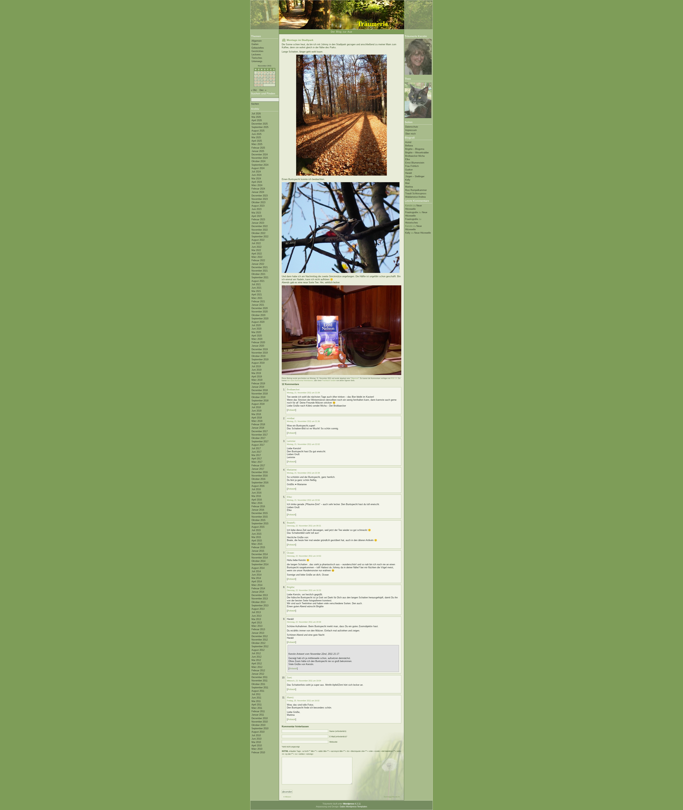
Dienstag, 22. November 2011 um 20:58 (304, 622)
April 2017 (257, 458)
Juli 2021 (256, 284)
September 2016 (260, 482)
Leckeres (256, 54)
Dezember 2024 (260, 154)
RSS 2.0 (394, 378)
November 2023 (260, 199)
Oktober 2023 (258, 202)
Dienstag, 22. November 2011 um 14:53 (304, 556)
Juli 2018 (256, 407)
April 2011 (257, 704)
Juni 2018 (256, 410)
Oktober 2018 (258, 397)
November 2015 (260, 516)
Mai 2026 (256, 117)
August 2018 (258, 404)
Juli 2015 (256, 530)
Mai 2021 (256, 291)
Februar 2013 (258, 629)
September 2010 (260, 728)
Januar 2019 (258, 387)
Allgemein (257, 40)
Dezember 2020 (260, 308)
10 (265, 76)
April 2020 (257, 335)
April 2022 (257, 253)
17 (265, 79)
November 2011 (260, 680)
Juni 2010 (256, 738)
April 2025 (257, 140)
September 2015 (260, 523)
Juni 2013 (256, 615)
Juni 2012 (256, 656)
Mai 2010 (256, 742)
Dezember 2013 (260, 595)
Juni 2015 (256, 533)
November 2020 (260, 311)
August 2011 (258, 691)
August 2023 (258, 205)
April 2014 (257, 581)
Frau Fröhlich (412, 166)
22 (259, 82)
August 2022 (258, 240)
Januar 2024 (258, 192)
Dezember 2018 (260, 390)
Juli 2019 (256, 366)
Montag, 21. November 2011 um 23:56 (303, 500)
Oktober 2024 (258, 161)
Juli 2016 (256, 489)
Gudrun (409, 169)
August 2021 (258, 281)
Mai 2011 (256, 701)
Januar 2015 (258, 551)
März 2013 (257, 626)
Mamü (290, 697)
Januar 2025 (258, 151)
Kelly (407, 179)
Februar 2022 (258, 260)
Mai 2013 (256, 619)
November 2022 (260, 229)
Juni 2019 (256, 369)
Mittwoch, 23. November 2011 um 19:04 (304, 681)
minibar (290, 418)
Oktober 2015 (258, 520)
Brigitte (290, 587)
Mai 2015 (256, 537)
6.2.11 (352, 804)
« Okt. (254, 90)
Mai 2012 (256, 660)
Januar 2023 (258, 222)
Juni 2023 (256, 209)
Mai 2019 (256, 373)
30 (262, 85)
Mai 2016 (256, 496)
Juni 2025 (256, 134)
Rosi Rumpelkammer (416, 190)
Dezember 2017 (260, 431)
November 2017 (260, 434)
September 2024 (260, 164)
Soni (289, 677)
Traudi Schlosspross (415, 193)
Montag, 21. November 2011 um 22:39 (303, 473)
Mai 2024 (256, 178)
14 (256, 79)
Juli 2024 (256, 171)
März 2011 (257, 708)
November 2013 (260, 598)
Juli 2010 (256, 735)
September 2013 (260, 605)
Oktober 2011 (258, 684)
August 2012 (258, 650)
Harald (408, 173)
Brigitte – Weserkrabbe (417, 152)
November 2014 (260, 557)
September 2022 (260, 236)
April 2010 (257, 745)
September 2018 (260, 400)
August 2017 (258, 445)
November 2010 (260, 721)
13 (274, 76)
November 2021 (260, 270)
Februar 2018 (258, 424)
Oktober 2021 (258, 274)
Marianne (291, 469)
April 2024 (257, 182)
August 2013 (258, 609)
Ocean (290, 553)
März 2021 (257, 298)
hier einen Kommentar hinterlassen (300, 380)
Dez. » (263, 90)
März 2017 (257, 462)
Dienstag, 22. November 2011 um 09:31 (304, 526)
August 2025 (258, 130)
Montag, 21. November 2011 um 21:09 (303, 393)
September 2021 (260, 277)
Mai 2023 (256, 212)
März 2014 (257, 585)
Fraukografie (411, 212)
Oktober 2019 (258, 356)
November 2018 (260, 393)
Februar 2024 (258, 188)
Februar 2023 (258, 219)
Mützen (288, 797)
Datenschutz (411, 126)
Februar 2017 (258, 465)
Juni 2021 (256, 287)
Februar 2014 (258, 588)
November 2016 (260, 475)
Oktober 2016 (258, 479)
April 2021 (257, 294)
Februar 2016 (258, 506)
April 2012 (257, 663)
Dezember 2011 (260, 677)
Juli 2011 (256, 694)
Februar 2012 (258, 670)
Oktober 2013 (258, 602)
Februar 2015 (258, 547)
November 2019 (260, 352)
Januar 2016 (258, 509)
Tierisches (257, 58)
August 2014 (258, 568)
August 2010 (258, 731)
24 (265, 82)
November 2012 (260, 639)
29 (259, 85)
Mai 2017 (256, 455)
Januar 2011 (258, 714)
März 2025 (257, 144)
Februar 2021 (258, 301)
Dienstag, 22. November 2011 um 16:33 (304, 590)
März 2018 (257, 421)
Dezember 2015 (260, 513)
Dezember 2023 (260, 195)
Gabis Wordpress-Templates (353, 807)
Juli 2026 (256, 113)
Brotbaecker (293, 389)
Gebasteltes (258, 47)
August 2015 (258, 527)
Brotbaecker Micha (415, 156)
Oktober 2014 (258, 561)
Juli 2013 (256, 612)
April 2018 (257, 417)
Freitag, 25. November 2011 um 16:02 (303, 701)
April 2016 (257, 499)
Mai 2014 (256, 578)
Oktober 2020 (258, 315)
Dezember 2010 (260, 718)
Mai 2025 (256, 137)
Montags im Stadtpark (300, 40)
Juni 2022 (256, 247)
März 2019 (257, 380)
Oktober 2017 (258, 438)
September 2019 (260, 359)
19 (271, 79)
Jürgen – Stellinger (414, 176)
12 (271, 76)
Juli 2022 (256, 243)
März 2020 (257, 339)
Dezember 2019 (260, 349)
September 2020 (260, 318)
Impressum (411, 130)
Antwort (291, 410)
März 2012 (257, 667)
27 (274, 82)
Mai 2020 (256, 332)
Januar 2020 (258, 345)
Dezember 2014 (260, 554)
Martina (409, 186)
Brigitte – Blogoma (414, 149)
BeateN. (291, 522)
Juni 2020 (256, 328)
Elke (407, 159)
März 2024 (257, 185)
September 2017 (260, 441)
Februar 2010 (258, 752)
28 (256, 85)
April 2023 (257, 216)
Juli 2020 (256, 325)
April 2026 (257, 120)
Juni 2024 (256, 175)
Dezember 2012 (260, 636)
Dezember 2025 (260, 123)
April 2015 (257, 540)
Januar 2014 (258, 591)
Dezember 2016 (260, 472)
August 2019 (258, 363)
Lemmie (291, 441)
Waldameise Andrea (415, 197)
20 (274, 79)
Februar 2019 (258, 383)
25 (268, 82)
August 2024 (258, 168)
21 (256, 82)
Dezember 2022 (260, 226)
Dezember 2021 (260, 267)
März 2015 (257, 544)
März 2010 (257, 749)
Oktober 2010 (258, 725)
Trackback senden (329, 380)
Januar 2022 (258, 264)
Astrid (408, 142)
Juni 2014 (256, 574)
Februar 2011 (258, 711)
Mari (407, 183)
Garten (255, 44)
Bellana (409, 145)
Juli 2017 (256, 448)
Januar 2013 (258, 633)
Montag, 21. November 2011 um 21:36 (303, 421)
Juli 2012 (256, 653)
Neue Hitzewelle (422, 232)
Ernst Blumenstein (414, 162)
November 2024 (260, 158)
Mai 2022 (256, 250)
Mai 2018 (256, 414)
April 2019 (257, 376)
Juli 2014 (256, 571)
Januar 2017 (258, 469)
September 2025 (260, 127)
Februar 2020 (258, 342)
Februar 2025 (258, 147)
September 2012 (260, 646)
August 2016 (258, 486)
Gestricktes (257, 51)
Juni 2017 (256, 451)
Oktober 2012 (258, 643)
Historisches (411, 222)
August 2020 (258, 322)
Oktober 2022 (258, 233)
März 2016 (257, 503)
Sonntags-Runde (391, 797)
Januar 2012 (258, 673)
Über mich (410, 133)
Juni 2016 (256, 492)
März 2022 (257, 257)
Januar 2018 (258, 427)
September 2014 (260, 564)
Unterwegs (257, 61)
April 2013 (257, 622)
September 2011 (260, 687)
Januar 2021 (258, 305)
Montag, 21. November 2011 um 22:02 (303, 444)
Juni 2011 (256, 697)
